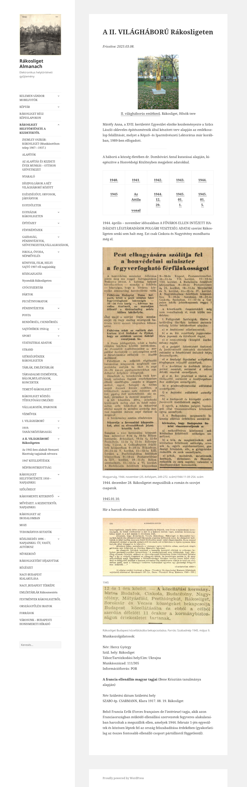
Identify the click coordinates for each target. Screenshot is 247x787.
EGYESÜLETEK (31, 205)
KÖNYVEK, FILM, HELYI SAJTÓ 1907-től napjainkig (38, 265)
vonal (136, 210)
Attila (136, 199)
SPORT (26, 336)
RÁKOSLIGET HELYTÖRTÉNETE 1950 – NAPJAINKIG (35, 478)
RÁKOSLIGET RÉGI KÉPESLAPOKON (31, 116)
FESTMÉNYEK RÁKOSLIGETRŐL (39, 599)
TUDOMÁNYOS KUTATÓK (35, 532)
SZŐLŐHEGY (27, 489)
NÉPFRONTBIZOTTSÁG (36, 467)
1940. (114, 180)
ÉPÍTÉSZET (29, 223)
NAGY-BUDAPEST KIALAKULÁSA (30, 576)
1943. (180, 180)
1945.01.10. (111, 499)
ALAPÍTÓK (29, 154)
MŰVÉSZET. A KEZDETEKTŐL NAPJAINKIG (38, 505)
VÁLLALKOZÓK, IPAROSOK (39, 407)
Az (136, 194)
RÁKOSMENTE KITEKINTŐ (36, 496)
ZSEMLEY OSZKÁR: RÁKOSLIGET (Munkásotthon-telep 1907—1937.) (41, 144)
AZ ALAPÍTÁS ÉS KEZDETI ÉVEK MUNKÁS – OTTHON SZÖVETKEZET (39, 165)
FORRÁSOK (26, 613)
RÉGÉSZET (26, 567)
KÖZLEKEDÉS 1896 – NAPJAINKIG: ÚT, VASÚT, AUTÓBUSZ (35, 543)
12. (158, 199)
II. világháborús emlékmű (140, 113)
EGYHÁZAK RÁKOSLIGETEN (32, 214)
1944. (202, 180)
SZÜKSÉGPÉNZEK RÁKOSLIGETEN (33, 358)
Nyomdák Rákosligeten (37, 280)
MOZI (23, 525)
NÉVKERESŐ (27, 554)
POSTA (26, 315)
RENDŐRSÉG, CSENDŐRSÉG (40, 322)
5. (202, 205)
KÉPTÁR (24, 107)
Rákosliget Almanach (31, 63)
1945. (180, 194)
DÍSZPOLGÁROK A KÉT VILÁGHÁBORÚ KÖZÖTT (37, 185)
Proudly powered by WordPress (123, 778)
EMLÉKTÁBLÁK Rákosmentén (38, 592)
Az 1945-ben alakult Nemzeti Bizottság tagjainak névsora (40, 452)
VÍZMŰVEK (29, 414)
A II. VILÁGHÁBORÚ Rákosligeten (35, 441)
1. (180, 205)
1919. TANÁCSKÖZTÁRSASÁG (37, 430)
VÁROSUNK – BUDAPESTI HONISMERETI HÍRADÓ (35, 622)
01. (180, 199)
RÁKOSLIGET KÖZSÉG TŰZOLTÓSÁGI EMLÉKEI (37, 398)
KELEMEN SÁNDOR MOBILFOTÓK (32, 98)
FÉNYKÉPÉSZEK (32, 230)
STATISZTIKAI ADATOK (37, 343)
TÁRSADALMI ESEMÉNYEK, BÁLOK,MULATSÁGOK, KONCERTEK (39, 378)
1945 (114, 194)
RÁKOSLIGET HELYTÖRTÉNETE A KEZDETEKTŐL (32, 129)
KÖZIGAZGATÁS (32, 274)
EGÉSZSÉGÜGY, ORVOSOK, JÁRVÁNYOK (39, 196)
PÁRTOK (27, 294)
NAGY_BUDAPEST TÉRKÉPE (37, 585)
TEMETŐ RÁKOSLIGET (36, 389)
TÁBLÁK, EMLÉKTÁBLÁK (38, 367)
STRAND (27, 349)
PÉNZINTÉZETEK (33, 308)
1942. (158, 180)
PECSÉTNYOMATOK (35, 301)
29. (158, 205)
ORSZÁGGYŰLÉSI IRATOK (35, 606)
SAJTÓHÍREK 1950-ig (35, 329)
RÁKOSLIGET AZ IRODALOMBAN (29, 516)
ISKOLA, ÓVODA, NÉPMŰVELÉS (33, 254)
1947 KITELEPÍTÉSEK (36, 460)
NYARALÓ (28, 176)
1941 (135, 180)
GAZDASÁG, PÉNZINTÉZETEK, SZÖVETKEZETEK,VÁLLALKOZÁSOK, (41, 241)
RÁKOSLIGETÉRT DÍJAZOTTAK (39, 561)
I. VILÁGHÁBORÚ (33, 421)
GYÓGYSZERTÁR (32, 287)
